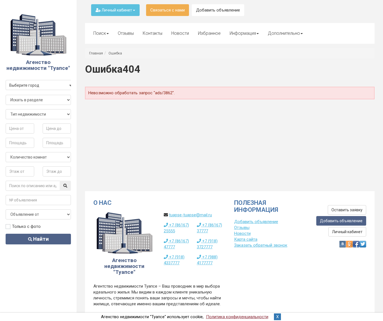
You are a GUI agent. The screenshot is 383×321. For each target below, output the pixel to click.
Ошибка (115, 53)
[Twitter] (362, 244)
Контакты (152, 33)
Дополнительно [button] (284, 33)
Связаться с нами (167, 10)
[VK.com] (342, 244)
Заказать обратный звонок (260, 245)
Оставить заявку (347, 210)
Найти (40, 239)
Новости (180, 33)
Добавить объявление (218, 10)
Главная (96, 53)
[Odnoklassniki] (349, 244)
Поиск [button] (99, 33)
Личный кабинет (117, 10)
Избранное (209, 33)
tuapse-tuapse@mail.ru (190, 214)
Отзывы (126, 33)
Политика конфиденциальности (237, 316)
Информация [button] (243, 33)
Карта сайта (245, 239)
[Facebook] (356, 244)
